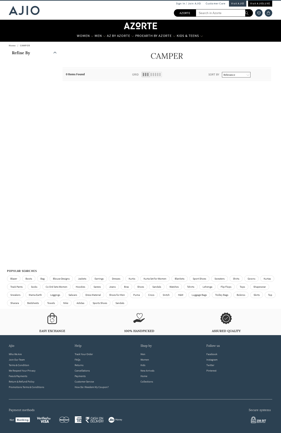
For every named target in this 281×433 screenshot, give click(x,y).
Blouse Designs (61, 278)
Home (12, 45)
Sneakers (15, 294)
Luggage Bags (199, 294)
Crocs (151, 294)
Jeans (112, 286)
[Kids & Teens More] (201, 36)
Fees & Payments (18, 376)
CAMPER (25, 45)
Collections (146, 381)
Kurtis (132, 278)
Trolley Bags (221, 294)
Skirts (257, 294)
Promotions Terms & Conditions (26, 387)
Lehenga (207, 286)
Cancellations (82, 370)
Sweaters (219, 278)
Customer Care (216, 3)
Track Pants (16, 286)
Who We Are (15, 354)
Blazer (13, 278)
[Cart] (268, 13)
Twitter (210, 365)
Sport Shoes (199, 278)
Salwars (72, 294)
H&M (180, 294)
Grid (135, 74)
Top (270, 294)
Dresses (116, 278)
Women (144, 359)
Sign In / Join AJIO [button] (188, 3)
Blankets (179, 278)
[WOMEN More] (92, 36)
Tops (242, 286)
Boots (28, 278)
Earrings (99, 278)
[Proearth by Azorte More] (174, 36)
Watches (174, 286)
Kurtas (267, 278)
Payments (80, 376)
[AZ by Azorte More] (132, 36)
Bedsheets (33, 303)
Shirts (236, 278)
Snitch (166, 294)
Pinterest (211, 370)
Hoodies (80, 286)
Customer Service (84, 381)
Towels (51, 303)
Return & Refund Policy (21, 381)
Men (142, 354)
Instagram (212, 359)
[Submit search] (249, 13)
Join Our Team (17, 359)
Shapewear (259, 286)
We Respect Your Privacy (22, 370)
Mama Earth (35, 294)
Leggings (55, 294)
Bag (42, 278)
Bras (126, 286)
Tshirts (190, 286)
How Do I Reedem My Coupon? (92, 387)
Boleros (241, 294)
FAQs (77, 359)
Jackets (82, 278)
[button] (259, 13)
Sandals (156, 286)
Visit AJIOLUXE (260, 3)
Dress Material (93, 294)
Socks (34, 286)
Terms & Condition (19, 365)
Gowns (251, 278)
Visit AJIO (237, 3)
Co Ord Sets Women (56, 286)
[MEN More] (104, 36)
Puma (136, 294)
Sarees (97, 286)
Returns (79, 365)
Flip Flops (226, 286)
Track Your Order (84, 354)
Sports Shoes (100, 303)
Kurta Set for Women (155, 278)
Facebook (211, 354)
